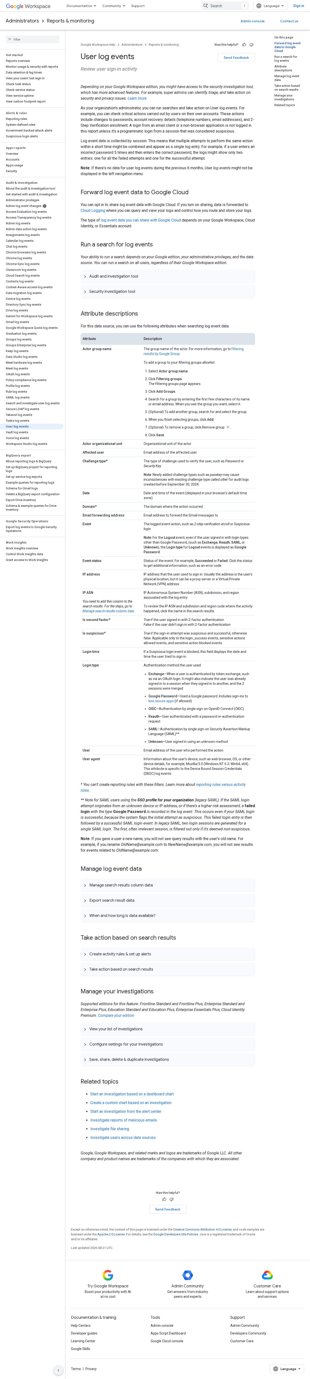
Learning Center (83, 1341)
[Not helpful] (251, 44)
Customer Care (242, 1341)
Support (138, 6)
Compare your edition (116, 1015)
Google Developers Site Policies (175, 1234)
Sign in (298, 6)
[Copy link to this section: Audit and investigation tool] (143, 276)
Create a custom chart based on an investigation (130, 1102)
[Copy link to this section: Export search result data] (139, 900)
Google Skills (80, 1349)
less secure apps (161, 701)
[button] (168, 276)
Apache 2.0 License (111, 1234)
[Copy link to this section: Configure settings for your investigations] (168, 1044)
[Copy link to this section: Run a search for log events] (158, 245)
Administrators (22, 21)
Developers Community (248, 1333)
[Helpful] (244, 44)
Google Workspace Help (98, 44)
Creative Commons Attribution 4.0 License (202, 1229)
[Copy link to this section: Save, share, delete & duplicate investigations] (174, 1059)
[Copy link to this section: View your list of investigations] (147, 1029)
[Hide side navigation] (58, 1370)
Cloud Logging (93, 210)
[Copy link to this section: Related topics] (123, 1082)
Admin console (252, 21)
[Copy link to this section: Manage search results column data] (158, 885)
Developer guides (84, 1333)
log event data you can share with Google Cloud (141, 220)
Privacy (91, 1369)
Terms (76, 1369)
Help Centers (81, 1325)
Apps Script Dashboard (168, 1333)
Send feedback (236, 57)
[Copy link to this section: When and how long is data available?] (160, 915)
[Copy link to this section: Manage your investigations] (158, 992)
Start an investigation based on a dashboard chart (132, 1094)
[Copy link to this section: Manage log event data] (146, 869)
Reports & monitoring (70, 21)
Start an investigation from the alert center (125, 1111)
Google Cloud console (167, 1341)
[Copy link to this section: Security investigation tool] (140, 291)
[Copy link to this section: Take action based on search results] (181, 938)
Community (111, 6)
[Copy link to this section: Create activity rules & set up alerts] (156, 954)
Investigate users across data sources (123, 1137)
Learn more (137, 98)
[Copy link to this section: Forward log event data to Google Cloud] (193, 193)
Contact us (289, 21)
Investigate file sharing (109, 1129)
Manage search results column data (108, 611)
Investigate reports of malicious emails (123, 1120)
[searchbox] (32, 39)
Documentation (79, 6)
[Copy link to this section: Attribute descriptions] (143, 314)
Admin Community (244, 1325)
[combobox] (225, 5)
